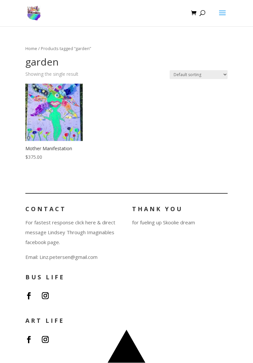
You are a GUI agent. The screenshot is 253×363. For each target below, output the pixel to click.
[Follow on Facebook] (29, 296)
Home (31, 48)
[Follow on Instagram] (45, 296)
